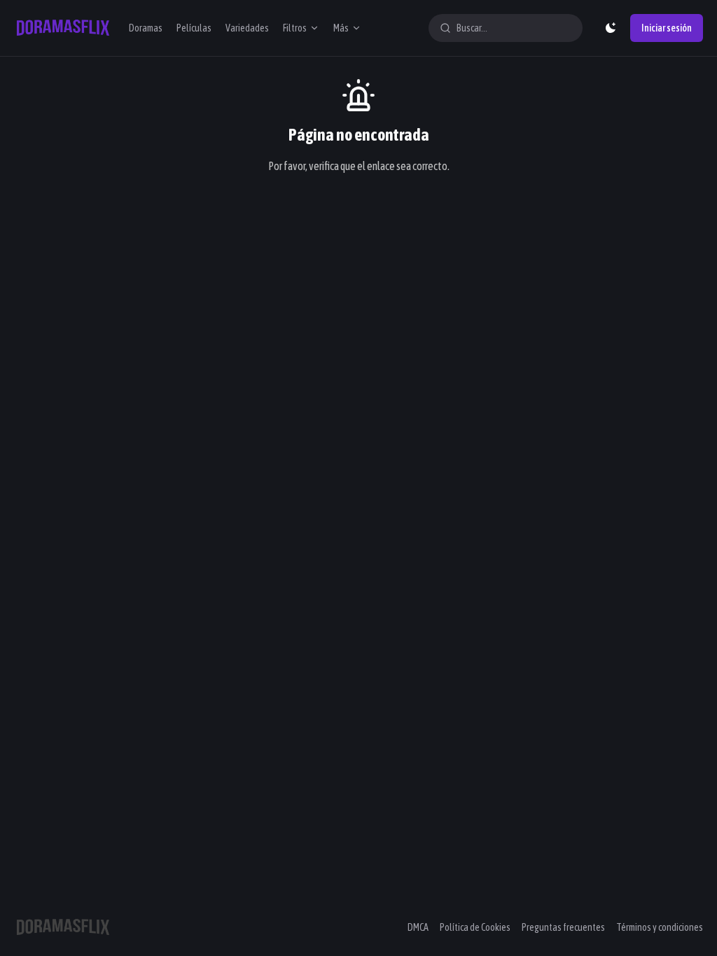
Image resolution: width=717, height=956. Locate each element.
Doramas (145, 28)
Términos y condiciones (659, 927)
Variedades (247, 28)
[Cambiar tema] (610, 28)
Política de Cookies (475, 927)
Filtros (295, 28)
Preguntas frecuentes (563, 927)
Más (341, 28)
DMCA (418, 927)
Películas (193, 28)
